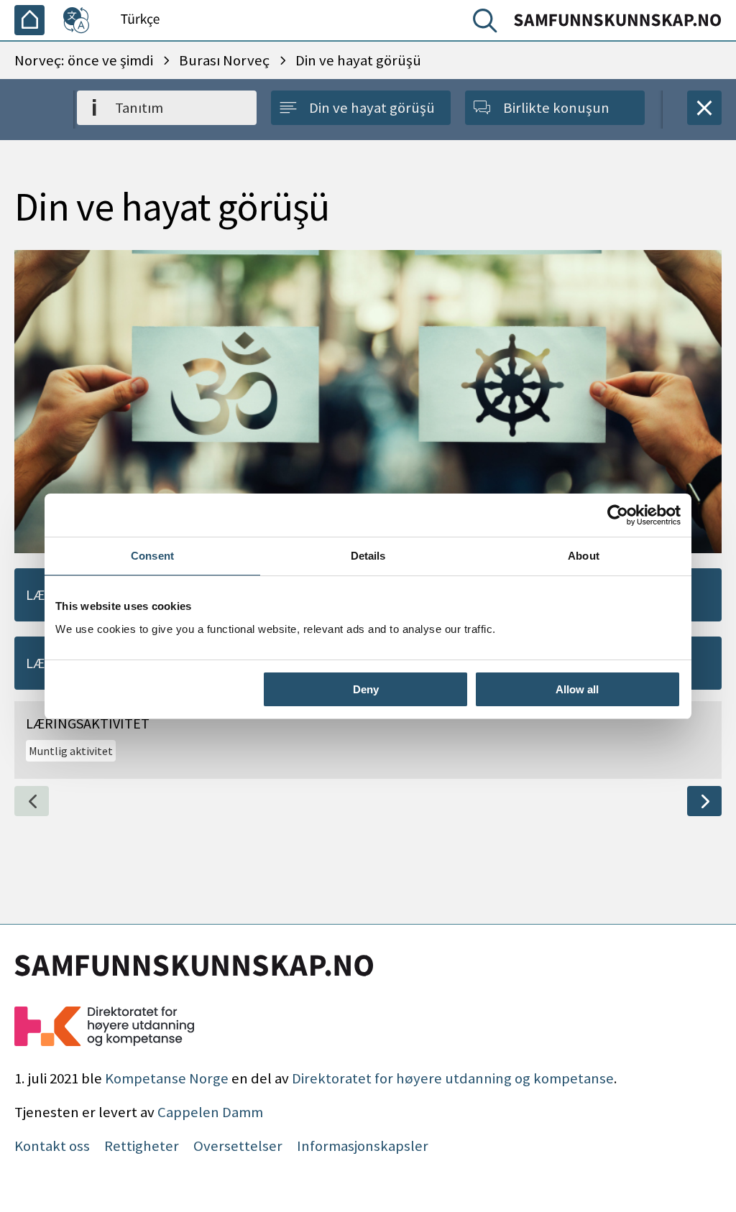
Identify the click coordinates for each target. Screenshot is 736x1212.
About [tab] (583, 556)
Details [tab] (368, 556)
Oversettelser (237, 1146)
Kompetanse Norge (167, 1078)
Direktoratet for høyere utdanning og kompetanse (453, 1078)
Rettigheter (141, 1146)
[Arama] (488, 24)
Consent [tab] (152, 556)
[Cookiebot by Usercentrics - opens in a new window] (618, 515)
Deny (366, 689)
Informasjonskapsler (362, 1146)
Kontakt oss (52, 1146)
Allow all (577, 689)
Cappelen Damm (210, 1112)
